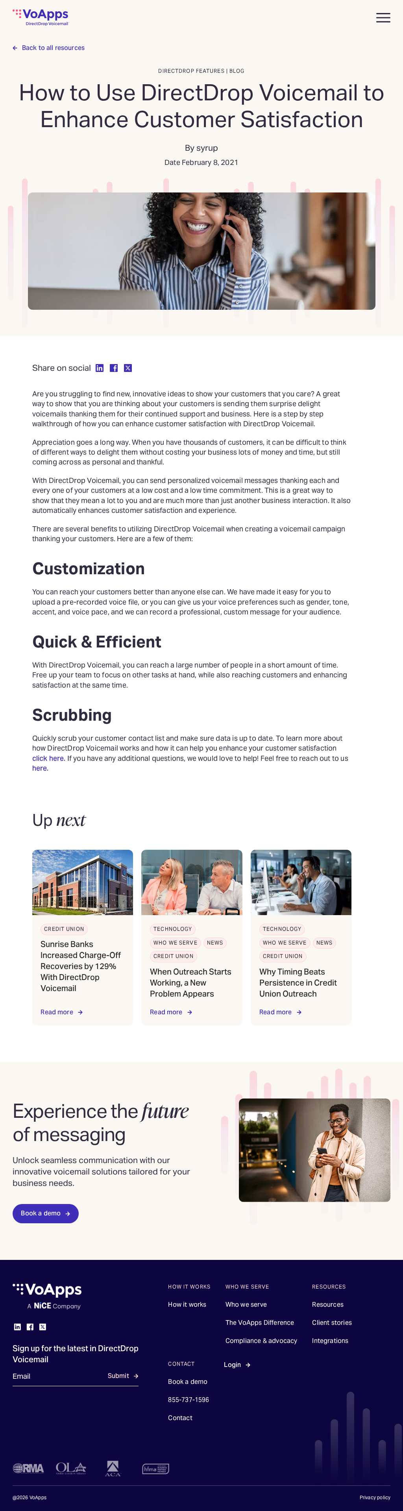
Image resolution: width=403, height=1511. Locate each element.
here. (40, 768)
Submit (118, 1376)
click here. (49, 758)
